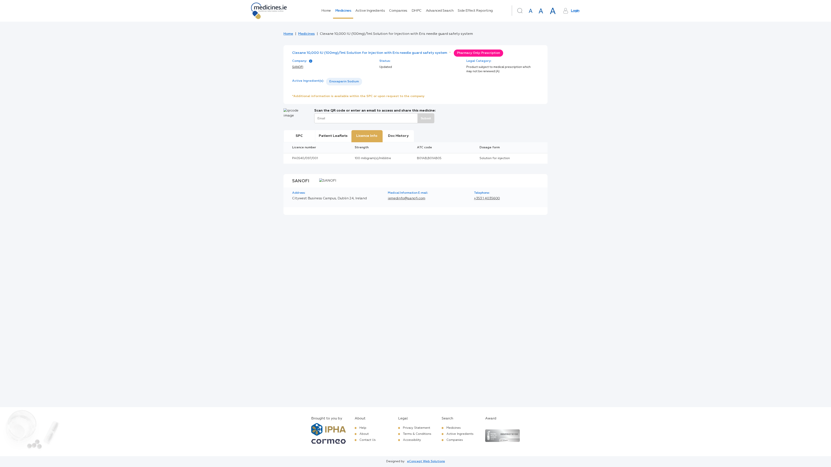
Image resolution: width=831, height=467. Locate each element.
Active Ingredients (370, 11)
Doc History (398, 136)
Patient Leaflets (333, 136)
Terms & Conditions (417, 433)
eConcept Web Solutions (426, 461)
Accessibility (412, 439)
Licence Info (366, 136)
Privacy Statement (416, 427)
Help (362, 427)
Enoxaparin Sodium (344, 81)
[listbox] (344, 81)
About (364, 433)
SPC (299, 136)
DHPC (417, 11)
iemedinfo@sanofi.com (406, 198)
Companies (398, 11)
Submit (426, 118)
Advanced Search (440, 11)
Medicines (343, 11)
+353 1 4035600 (487, 198)
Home (326, 11)
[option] (344, 81)
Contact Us (367, 439)
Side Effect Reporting (475, 11)
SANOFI (297, 67)
